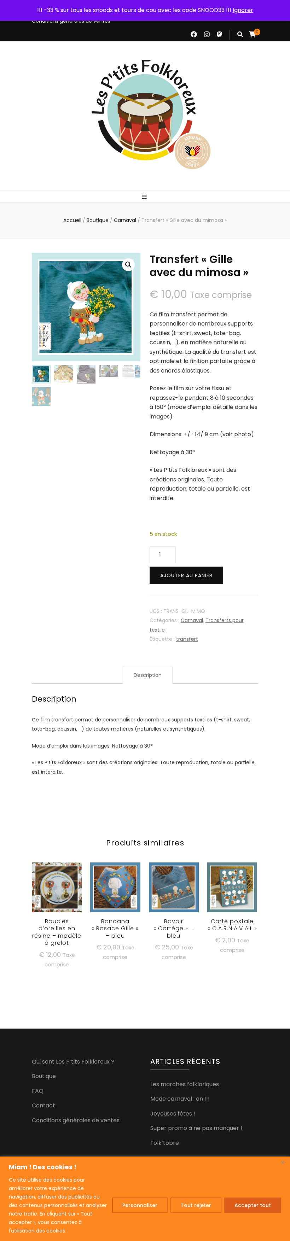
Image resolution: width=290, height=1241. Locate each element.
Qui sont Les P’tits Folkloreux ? (73, 1062)
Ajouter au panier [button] (56, 897)
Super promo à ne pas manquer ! (196, 1128)
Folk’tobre (164, 1143)
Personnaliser (139, 1205)
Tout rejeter (196, 1205)
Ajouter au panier (186, 575)
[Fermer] (282, 1162)
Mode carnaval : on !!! (180, 1099)
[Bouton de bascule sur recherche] (240, 34)
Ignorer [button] (243, 10)
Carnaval (192, 620)
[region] (145, 1199)
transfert (187, 639)
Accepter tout (252, 1205)
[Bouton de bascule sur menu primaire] (145, 197)
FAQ (38, 1091)
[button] (128, 264)
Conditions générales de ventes (71, 20)
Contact (43, 1105)
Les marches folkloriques (184, 1084)
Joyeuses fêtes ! (172, 1114)
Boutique (44, 1076)
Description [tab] (148, 675)
